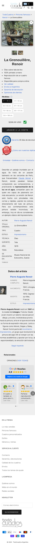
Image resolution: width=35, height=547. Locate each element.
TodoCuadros (8, 15)
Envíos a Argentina (12, 87)
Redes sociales (8, 491)
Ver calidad (8, 84)
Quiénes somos (18, 160)
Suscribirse (12, 512)
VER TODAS (22, 361)
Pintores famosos (23, 15)
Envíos (4, 467)
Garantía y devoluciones (12, 459)
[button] (2, 393)
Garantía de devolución (13, 90)
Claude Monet (25, 178)
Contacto (30, 160)
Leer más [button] (6, 400)
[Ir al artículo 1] (14, 53)
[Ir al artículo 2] (20, 53)
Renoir (5, 17)
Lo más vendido (8, 427)
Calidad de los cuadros (11, 463)
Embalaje (6, 160)
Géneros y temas (9, 442)
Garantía (15, 140)
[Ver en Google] (5, 387)
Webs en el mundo (9, 487)
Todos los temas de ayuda (12, 470)
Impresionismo (20, 234)
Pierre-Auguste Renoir (23, 221)
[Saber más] (11, 97)
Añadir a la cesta (17, 130)
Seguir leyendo (17, 346)
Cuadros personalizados (12, 434)
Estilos (4, 438)
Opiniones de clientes (13, 93)
